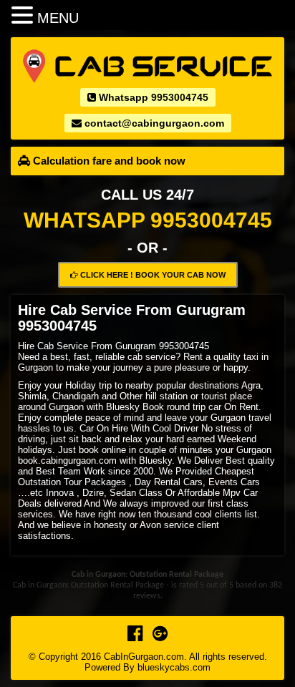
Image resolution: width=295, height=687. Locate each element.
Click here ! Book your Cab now (152, 275)
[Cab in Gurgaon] (147, 65)
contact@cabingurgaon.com (153, 123)
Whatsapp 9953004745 (152, 97)
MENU (58, 18)
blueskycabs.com (174, 667)
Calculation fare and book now (107, 161)
